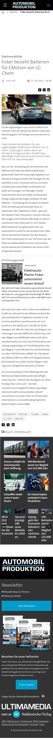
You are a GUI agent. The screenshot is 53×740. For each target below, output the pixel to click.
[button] (4, 527)
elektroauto (9, 414)
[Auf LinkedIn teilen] (49, 90)
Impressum (26, 721)
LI (44, 695)
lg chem (7, 419)
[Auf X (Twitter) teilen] (45, 90)
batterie (23, 414)
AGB (4, 721)
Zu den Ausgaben (26, 684)
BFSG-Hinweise (41, 721)
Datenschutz (13, 721)
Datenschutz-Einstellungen (15, 724)
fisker (45, 414)
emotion (19, 419)
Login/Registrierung (49, 5)
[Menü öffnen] (5, 5)
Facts (42, 724)
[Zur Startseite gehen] (24, 5)
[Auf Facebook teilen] (40, 90)
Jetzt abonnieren (26, 605)
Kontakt (34, 724)
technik (35, 414)
